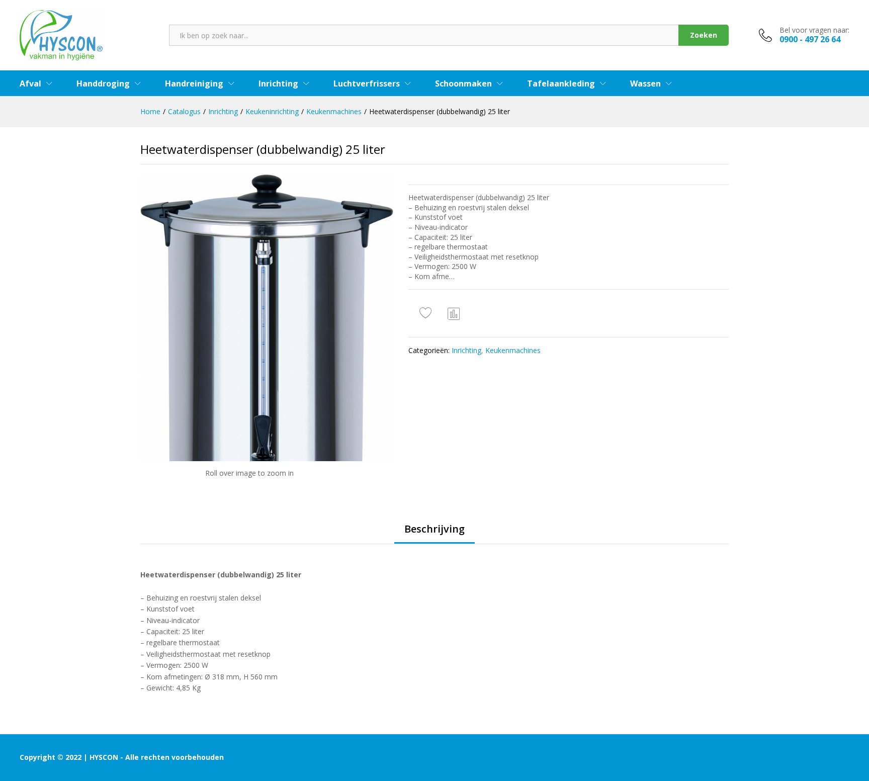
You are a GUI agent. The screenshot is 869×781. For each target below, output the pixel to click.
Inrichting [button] (278, 83)
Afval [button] (30, 83)
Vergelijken (454, 313)
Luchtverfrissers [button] (366, 83)
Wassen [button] (645, 83)
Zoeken (703, 35)
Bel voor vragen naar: (814, 30)
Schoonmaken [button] (463, 83)
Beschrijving (434, 529)
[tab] (434, 533)
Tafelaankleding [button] (561, 83)
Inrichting (466, 350)
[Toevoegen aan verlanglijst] (427, 313)
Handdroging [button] (103, 83)
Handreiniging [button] (194, 83)
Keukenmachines (513, 350)
